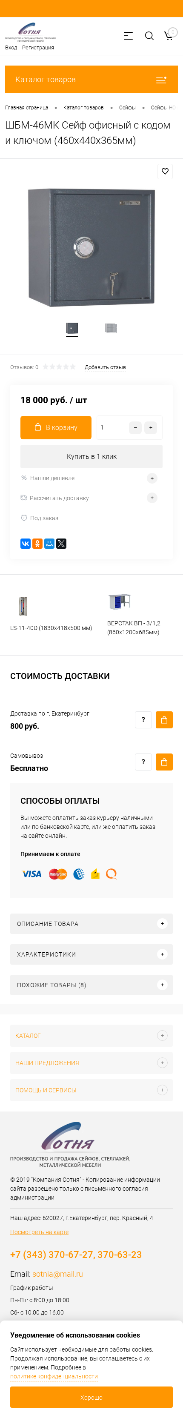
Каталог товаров (45, 79)
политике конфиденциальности (54, 1376)
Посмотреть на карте (39, 1232)
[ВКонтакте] (25, 544)
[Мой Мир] (49, 544)
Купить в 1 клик (92, 457)
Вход (11, 47)
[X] (61, 544)
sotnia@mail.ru (57, 1273)
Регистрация (38, 47)
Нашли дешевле (52, 478)
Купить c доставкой (164, 719)
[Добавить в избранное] (165, 171)
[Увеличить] (91, 247)
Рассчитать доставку (59, 498)
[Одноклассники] (37, 544)
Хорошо (91, 1397)
